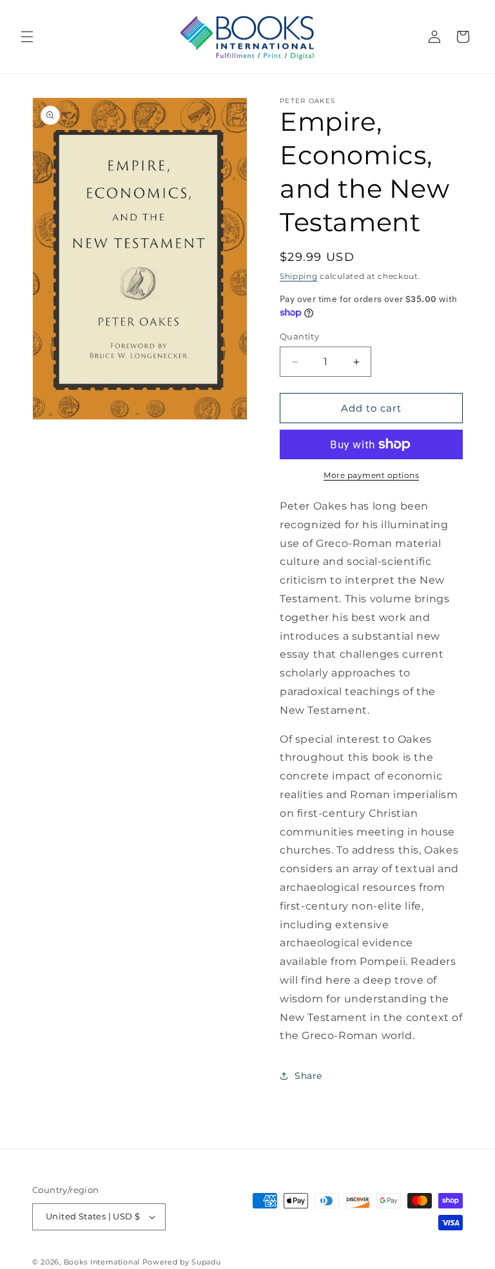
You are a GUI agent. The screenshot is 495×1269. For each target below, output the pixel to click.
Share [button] (308, 1076)
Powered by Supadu (181, 1261)
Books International (102, 1261)
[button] (27, 37)
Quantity (299, 336)
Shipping (299, 276)
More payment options (371, 475)
